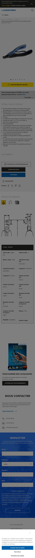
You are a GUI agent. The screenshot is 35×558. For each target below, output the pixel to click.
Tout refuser (17, 552)
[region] (17, 543)
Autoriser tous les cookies (17, 548)
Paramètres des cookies (17, 556)
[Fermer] (30, 533)
